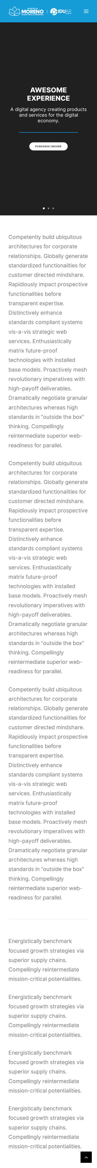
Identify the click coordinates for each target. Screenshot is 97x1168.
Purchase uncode (48, 146)
